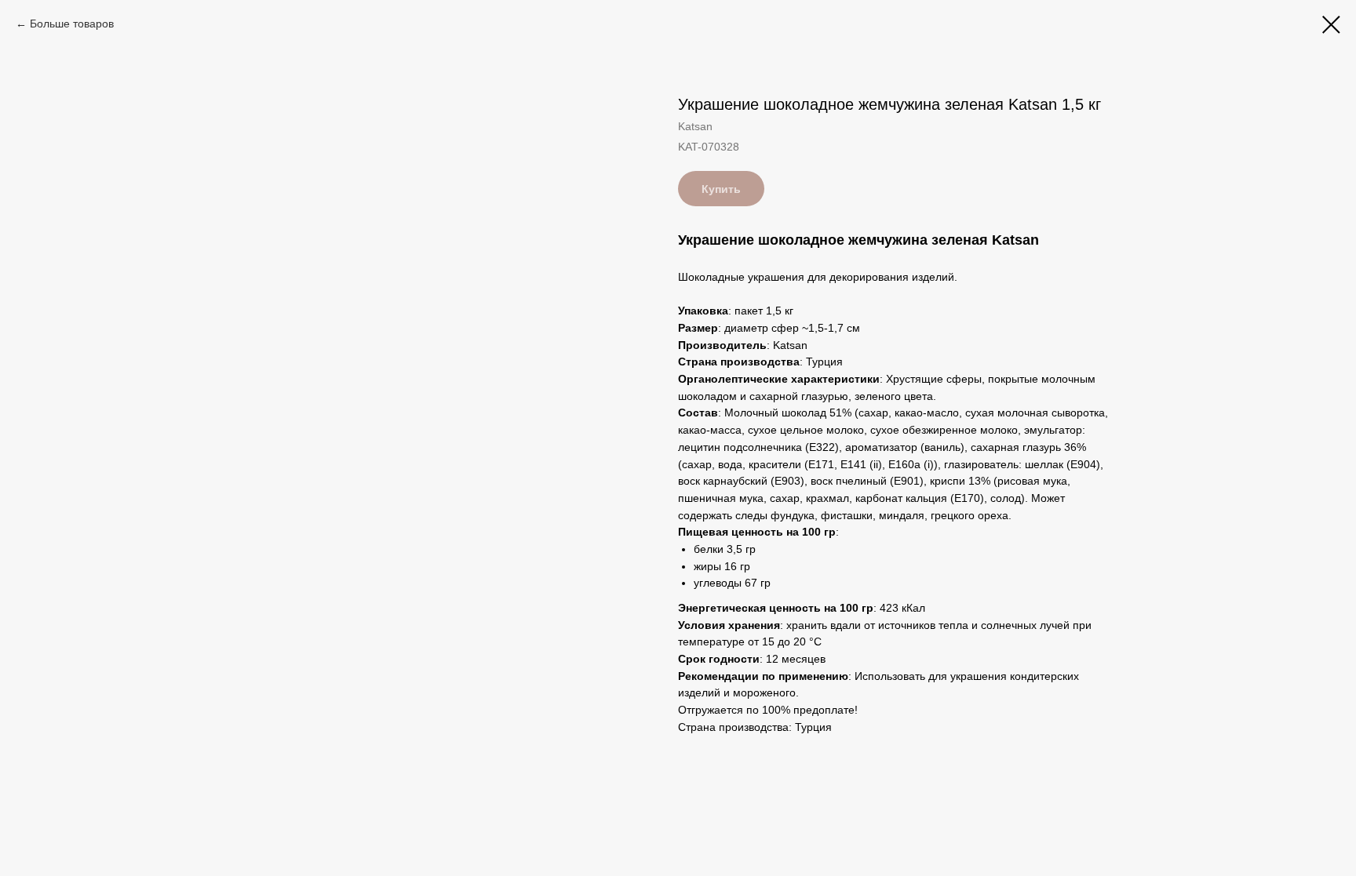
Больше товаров (72, 23)
